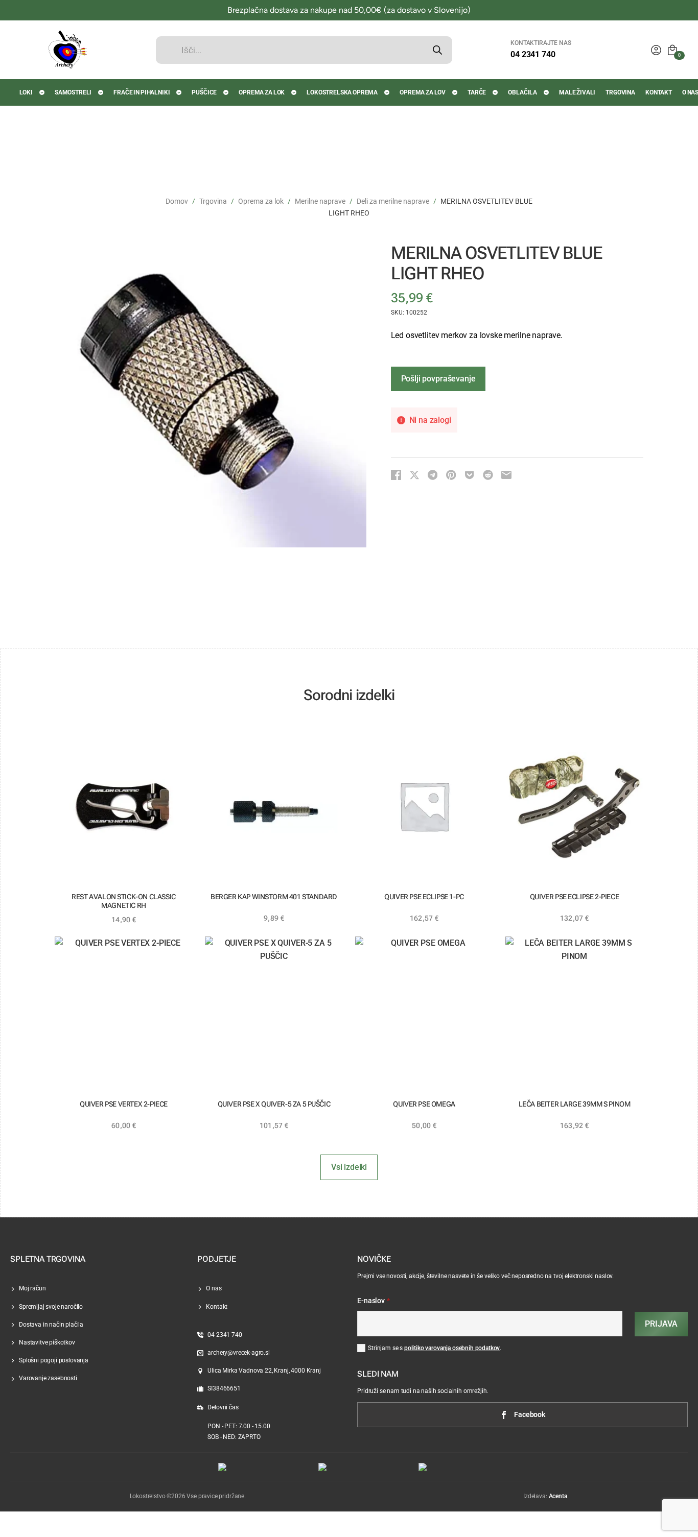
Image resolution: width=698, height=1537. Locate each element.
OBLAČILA (522, 92)
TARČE (477, 92)
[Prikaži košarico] (672, 50)
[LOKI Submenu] (42, 92)
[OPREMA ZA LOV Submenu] (455, 92)
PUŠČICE (204, 92)
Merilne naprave (320, 201)
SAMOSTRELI (73, 92)
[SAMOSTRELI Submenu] (101, 92)
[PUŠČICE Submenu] (226, 92)
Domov (177, 201)
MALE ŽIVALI (577, 92)
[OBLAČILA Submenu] (547, 92)
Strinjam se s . (434, 1348)
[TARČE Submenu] (495, 92)
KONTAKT (658, 92)
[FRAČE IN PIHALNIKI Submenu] (179, 92)
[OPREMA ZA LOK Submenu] (294, 92)
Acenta (558, 1496)
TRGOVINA (620, 92)
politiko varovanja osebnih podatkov (452, 1348)
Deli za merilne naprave (393, 201)
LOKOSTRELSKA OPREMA (342, 92)
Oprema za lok (261, 201)
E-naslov (373, 1301)
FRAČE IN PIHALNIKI (141, 92)
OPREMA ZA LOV (423, 92)
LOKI (26, 92)
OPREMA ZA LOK (262, 92)
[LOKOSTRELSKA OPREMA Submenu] (387, 92)
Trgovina (213, 201)
